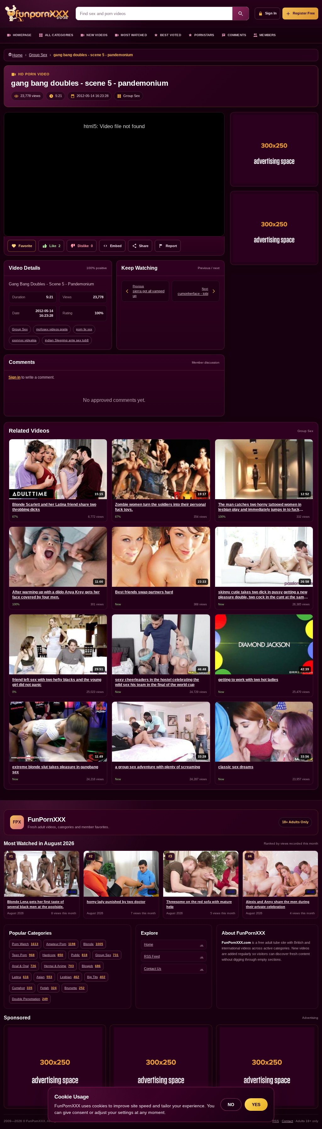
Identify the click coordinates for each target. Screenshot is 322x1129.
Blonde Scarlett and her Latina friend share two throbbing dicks (54, 507)
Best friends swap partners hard (144, 592)
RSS (275, 1121)
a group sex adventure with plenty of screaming (157, 767)
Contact (287, 1121)
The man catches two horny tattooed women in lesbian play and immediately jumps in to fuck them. (259, 507)
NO (231, 1104)
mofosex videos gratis (52, 329)
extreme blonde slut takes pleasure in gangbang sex (55, 769)
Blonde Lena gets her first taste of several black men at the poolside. (35, 904)
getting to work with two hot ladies (248, 680)
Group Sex (38, 55)
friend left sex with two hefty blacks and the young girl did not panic (56, 682)
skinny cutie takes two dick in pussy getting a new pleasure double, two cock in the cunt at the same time (262, 595)
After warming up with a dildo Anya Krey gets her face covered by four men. (56, 594)
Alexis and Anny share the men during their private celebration (277, 904)
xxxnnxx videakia (24, 340)
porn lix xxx (84, 329)
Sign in (14, 377)
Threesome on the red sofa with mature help (199, 904)
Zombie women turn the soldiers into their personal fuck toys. (160, 507)
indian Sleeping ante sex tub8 (67, 340)
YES (256, 1104)
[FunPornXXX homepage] (37, 13)
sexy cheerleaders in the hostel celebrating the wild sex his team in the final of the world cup (157, 682)
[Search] (240, 13)
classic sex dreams (235, 767)
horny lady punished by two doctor (116, 902)
